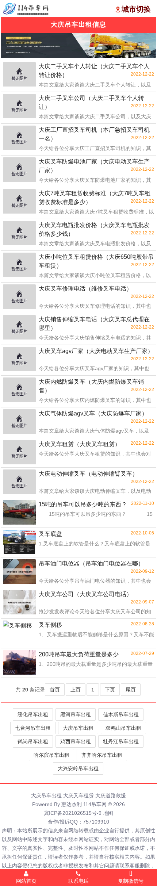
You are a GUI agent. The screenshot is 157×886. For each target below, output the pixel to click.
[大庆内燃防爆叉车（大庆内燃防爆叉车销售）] (19, 390)
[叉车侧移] (19, 633)
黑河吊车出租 (75, 714)
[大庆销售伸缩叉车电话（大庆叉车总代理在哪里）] (19, 328)
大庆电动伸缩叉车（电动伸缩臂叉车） (88, 474)
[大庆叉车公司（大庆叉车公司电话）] (19, 602)
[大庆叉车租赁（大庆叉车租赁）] (19, 452)
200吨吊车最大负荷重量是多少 (79, 654)
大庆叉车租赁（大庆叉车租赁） (79, 444)
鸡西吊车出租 (75, 741)
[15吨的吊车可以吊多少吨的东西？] (19, 513)
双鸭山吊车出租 (123, 728)
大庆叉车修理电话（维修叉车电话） (85, 288)
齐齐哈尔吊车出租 (101, 755)
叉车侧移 (50, 625)
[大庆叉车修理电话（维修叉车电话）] (19, 297)
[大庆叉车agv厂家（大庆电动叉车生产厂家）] (19, 359)
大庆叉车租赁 (78, 795)
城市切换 (136, 9)
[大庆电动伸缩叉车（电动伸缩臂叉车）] (19, 482)
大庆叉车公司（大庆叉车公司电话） (85, 594)
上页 (75, 690)
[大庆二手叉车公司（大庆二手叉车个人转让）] (19, 106)
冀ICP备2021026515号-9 (73, 813)
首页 (55, 690)
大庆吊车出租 (78, 728)
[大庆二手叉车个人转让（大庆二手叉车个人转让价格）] (19, 75)
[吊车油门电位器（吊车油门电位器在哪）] (19, 572)
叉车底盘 (50, 534)
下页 (110, 690)
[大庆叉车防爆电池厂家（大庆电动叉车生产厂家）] (19, 170)
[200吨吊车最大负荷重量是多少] (19, 663)
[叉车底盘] (19, 542)
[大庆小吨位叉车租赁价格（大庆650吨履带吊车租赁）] (19, 265)
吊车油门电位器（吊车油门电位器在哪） (91, 563)
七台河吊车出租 (33, 728)
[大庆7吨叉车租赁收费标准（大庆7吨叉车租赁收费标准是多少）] (19, 202)
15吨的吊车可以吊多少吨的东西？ (83, 504)
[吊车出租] (78, 45)
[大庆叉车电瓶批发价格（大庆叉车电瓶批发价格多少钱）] (19, 233)
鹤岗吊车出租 (33, 741)
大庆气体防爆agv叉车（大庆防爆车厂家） (93, 413)
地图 (108, 813)
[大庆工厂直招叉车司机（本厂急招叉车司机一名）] (19, 138)
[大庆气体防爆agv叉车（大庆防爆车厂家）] (19, 422)
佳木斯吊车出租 (121, 714)
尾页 (131, 690)
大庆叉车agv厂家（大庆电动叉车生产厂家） (96, 351)
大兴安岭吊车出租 (78, 768)
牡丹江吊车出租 (121, 741)
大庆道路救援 (110, 795)
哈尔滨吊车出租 (51, 755)
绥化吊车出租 (33, 714)
